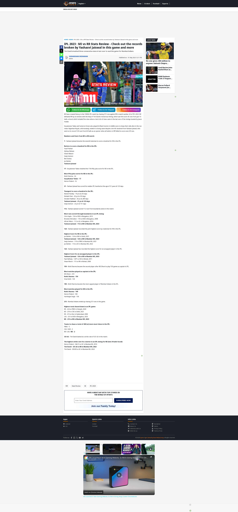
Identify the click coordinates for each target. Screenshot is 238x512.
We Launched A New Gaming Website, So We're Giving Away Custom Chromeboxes (118, 458)
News (139, 4)
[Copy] (61, 62)
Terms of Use (158, 431)
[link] (86, 458)
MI (85, 386)
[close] (190, 505)
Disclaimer (157, 424)
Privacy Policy (158, 428)
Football (156, 4)
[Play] (131, 449)
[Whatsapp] (61, 54)
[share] (151, 457)
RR (67, 386)
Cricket (147, 4)
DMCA (156, 426)
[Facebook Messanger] (61, 58)
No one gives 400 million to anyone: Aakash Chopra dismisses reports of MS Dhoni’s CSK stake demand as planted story (159, 62)
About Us (133, 426)
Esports (165, 4)
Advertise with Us (135, 428)
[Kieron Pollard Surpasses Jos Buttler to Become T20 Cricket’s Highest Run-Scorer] (152, 88)
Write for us (133, 431)
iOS (66, 426)
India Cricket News (70, 9)
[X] (61, 51)
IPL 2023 (93, 386)
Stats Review (76, 386)
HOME (66, 39)
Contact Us (133, 424)
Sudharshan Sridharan (78, 56)
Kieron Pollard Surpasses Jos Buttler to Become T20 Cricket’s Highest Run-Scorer (165, 86)
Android (67, 424)
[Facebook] (61, 47)
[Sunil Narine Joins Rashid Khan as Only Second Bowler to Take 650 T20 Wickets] (152, 70)
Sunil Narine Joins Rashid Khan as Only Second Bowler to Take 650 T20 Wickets (166, 68)
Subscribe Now (123, 400)
